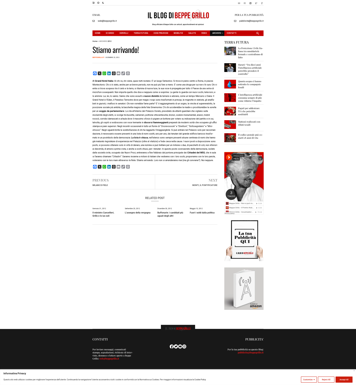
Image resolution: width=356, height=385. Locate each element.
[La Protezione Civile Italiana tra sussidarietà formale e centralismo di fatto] (230, 51)
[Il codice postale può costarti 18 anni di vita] (230, 137)
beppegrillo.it (98, 57)
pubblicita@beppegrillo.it (251, 21)
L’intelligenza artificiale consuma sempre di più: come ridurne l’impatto (250, 97)
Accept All (344, 379)
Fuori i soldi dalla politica (202, 212)
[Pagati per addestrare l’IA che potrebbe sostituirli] (230, 111)
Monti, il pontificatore (204, 185)
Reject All (326, 379)
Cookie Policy (200, 379)
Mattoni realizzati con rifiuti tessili (249, 123)
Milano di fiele (100, 185)
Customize (308, 379)
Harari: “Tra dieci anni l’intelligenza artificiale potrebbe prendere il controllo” (250, 69)
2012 (109, 41)
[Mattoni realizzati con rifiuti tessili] (230, 124)
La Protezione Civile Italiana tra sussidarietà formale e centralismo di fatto (250, 53)
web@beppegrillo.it (107, 21)
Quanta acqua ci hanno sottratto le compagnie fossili (249, 84)
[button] (94, 2)
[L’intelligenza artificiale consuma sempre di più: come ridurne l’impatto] (230, 97)
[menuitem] (97, 33)
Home (94, 41)
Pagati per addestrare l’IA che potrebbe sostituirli (249, 111)
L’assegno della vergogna (137, 212)
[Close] (354, 370)
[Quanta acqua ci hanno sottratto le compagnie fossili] (230, 84)
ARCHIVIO (103, 41)
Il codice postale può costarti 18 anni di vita (250, 136)
